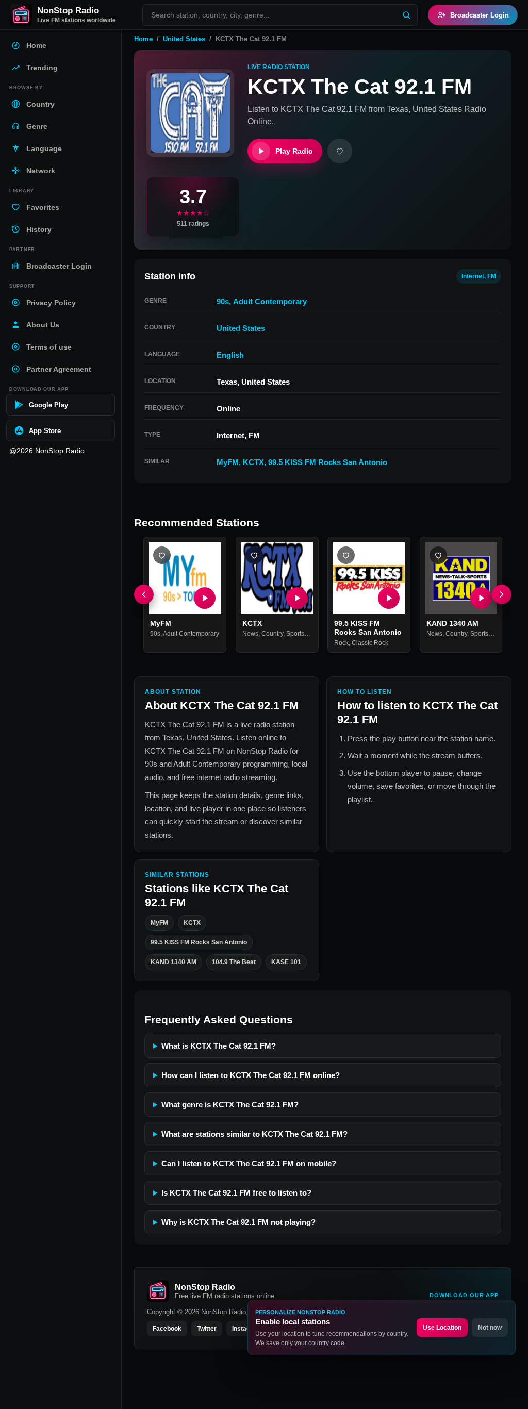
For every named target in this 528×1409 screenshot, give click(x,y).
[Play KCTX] (296, 598)
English (230, 355)
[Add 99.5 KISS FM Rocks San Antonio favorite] (346, 555)
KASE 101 (286, 962)
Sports (295, 633)
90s (223, 301)
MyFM (228, 462)
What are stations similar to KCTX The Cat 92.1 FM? (254, 1134)
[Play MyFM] (205, 598)
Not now (490, 1327)
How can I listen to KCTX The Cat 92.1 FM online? (250, 1075)
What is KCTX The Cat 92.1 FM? (218, 1045)
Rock (341, 643)
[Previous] (144, 595)
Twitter (207, 1328)
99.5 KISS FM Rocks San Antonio (327, 462)
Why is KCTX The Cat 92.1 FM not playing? (238, 1222)
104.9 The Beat (234, 962)
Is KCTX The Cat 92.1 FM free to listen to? (236, 1192)
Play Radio (294, 151)
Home (143, 39)
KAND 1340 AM (452, 623)
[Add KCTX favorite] (254, 555)
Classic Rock (370, 643)
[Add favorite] (339, 151)
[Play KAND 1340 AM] (480, 598)
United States (184, 39)
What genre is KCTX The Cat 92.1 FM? (230, 1104)
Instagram (247, 1328)
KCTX (253, 462)
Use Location (442, 1327)
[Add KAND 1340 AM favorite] (438, 555)
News (250, 633)
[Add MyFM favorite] (162, 555)
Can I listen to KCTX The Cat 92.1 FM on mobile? (248, 1163)
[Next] (502, 595)
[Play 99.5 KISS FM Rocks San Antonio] (389, 598)
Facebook (167, 1328)
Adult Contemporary (270, 301)
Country (272, 633)
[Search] (406, 15)
